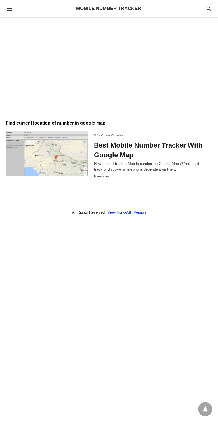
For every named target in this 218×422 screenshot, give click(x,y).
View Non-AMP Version (127, 212)
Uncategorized (109, 134)
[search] (209, 8)
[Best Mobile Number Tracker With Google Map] (47, 153)
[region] (109, 65)
